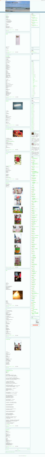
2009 (32, 95)
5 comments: (13, 305)
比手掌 (32, 224)
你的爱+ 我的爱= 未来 (34, 244)
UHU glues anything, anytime (34, 20)
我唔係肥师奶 (33, 246)
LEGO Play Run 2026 (34, 15)
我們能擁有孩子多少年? (9, 370)
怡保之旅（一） (33, 204)
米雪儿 (8, 140)
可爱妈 (8, 50)
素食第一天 (33, 260)
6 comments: (13, 335)
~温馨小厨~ (33, 187)
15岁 (32, 192)
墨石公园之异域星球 (34, 178)
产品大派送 (33, 104)
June (33, 89)
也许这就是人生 (33, 296)
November (34, 75)
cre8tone (33, 51)
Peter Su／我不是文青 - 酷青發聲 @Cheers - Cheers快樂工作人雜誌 (35, 313)
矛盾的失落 (8, 371)
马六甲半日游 (8, 339)
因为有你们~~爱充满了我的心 (35, 237)
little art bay (33, 166)
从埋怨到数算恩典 (34, 302)
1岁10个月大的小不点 (34, 291)
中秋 (6, 270)
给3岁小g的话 (33, 231)
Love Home (33, 268)
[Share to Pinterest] (17, 149)
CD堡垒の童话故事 (11, 3)
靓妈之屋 (33, 310)
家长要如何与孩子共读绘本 (34, 271)
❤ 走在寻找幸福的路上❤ (34, 171)
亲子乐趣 (32, 105)
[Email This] (15, 149)
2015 (32, 70)
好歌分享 (32, 110)
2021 (32, 65)
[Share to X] (16, 149)
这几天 (32, 185)
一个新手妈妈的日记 (34, 279)
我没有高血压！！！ (34, 273)
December (34, 74)
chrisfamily (33, 286)
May (33, 90)
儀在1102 (33, 157)
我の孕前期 (7, 56)
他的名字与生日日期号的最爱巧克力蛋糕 (10, 141)
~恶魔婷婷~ (33, 162)
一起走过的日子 (33, 255)
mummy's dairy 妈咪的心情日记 (35, 235)
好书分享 (32, 109)
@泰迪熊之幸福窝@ (34, 257)
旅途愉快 (8, 367)
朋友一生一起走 (33, 251)
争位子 (7, 15)
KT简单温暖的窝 (8, 424)
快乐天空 (33, 303)
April (33, 91)
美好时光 (33, 275)
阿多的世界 (33, 189)
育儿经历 (8, 30)
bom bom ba (33, 160)
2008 (32, 96)
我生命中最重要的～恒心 (34, 221)
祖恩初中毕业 (33, 284)
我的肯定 (33, 80)
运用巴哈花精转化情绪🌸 (34, 180)
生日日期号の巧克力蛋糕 (9, 129)
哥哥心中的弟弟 (33, 206)
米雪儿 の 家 (33, 266)
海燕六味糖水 (33, 213)
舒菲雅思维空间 (33, 182)
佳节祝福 (32, 106)
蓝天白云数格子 (33, 198)
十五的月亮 (33, 298)
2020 (32, 66)
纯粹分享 (8, 426)
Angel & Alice (33, 219)
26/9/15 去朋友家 (33, 217)
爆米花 (32, 242)
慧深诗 (33, 208)
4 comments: (13, 366)
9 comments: (13, 149)
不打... (7, 309)
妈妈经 (7, 33)
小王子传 (8, 150)
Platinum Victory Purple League (35, 25)
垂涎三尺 (32, 108)
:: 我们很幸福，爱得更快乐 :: (35, 309)
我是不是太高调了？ (34, 229)
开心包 (32, 253)
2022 (32, 64)
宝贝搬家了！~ (33, 300)
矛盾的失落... (8, 429)
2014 (32, 71)
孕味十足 (32, 112)
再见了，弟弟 (33, 169)
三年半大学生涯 (33, 215)
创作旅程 (32, 107)
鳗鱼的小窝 (33, 210)
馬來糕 (32, 282)
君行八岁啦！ (33, 240)
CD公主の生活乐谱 (34, 311)
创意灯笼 (7, 183)
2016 (32, 69)
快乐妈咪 (33, 288)
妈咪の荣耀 (33, 111)
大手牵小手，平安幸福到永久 (35, 248)
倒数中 (32, 262)
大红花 (7, 153)
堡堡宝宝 (33, 277)
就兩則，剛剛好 (33, 194)
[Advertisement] (34, 37)
